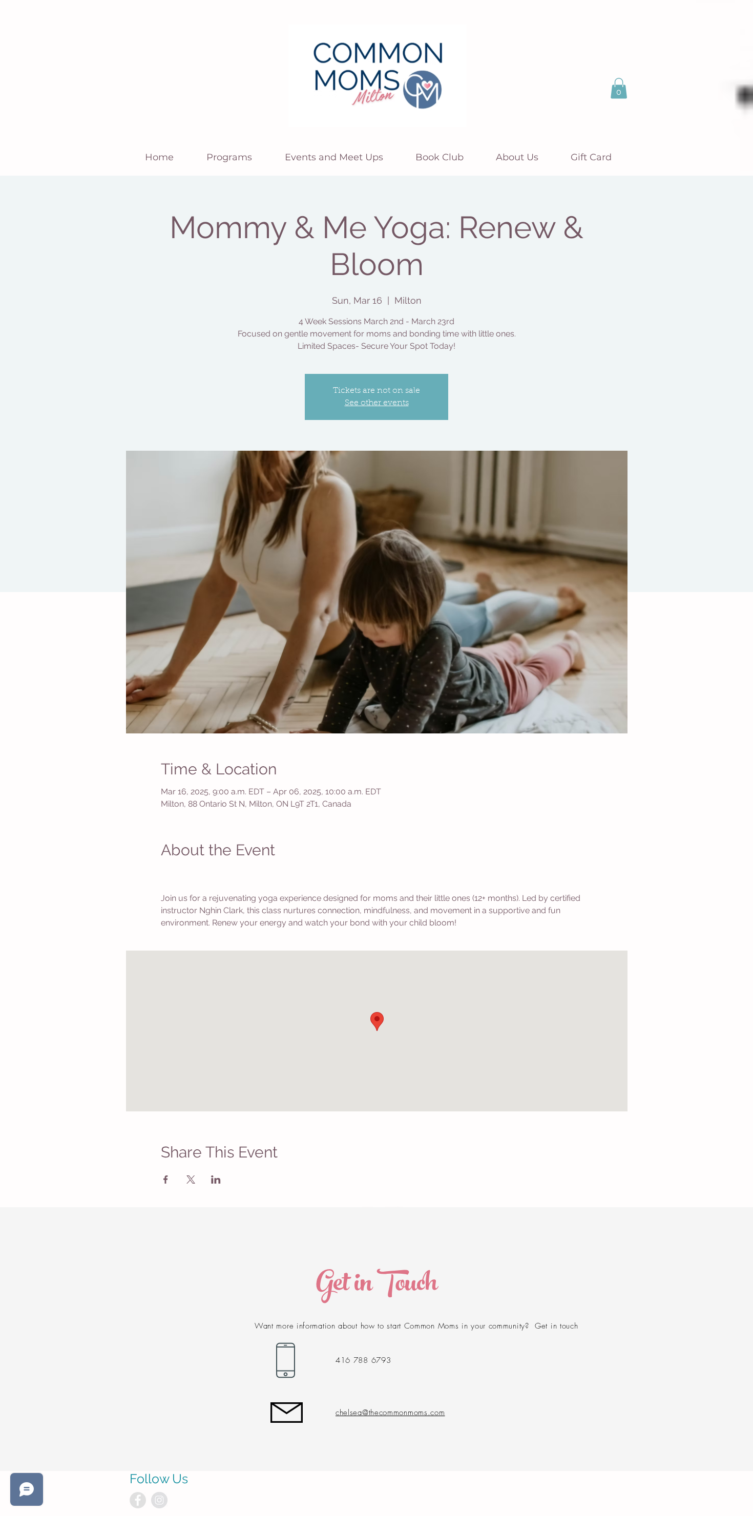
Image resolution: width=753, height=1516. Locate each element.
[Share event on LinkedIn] (216, 1179)
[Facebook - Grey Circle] (138, 1500)
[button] (619, 88)
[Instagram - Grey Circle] (159, 1500)
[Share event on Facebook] (166, 1179)
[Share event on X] (191, 1179)
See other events (377, 403)
